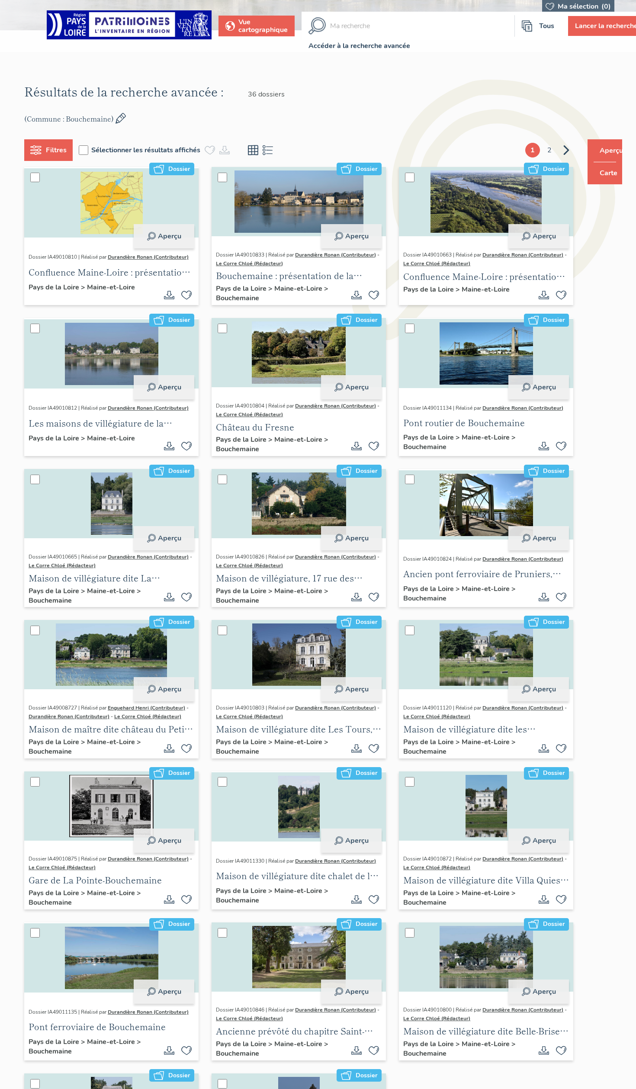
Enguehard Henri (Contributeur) (150, 707)
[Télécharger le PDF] (166, 295)
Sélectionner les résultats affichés (149, 150)
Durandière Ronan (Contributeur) (72, 263)
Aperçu (166, 236)
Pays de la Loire (58, 289)
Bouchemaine (234, 298)
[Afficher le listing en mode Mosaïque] (256, 150)
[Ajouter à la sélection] (183, 295)
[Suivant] (550, 150)
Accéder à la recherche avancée (359, 46)
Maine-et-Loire (114, 289)
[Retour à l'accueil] (129, 26)
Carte (602, 173)
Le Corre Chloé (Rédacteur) (332, 263)
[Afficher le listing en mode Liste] (271, 150)
